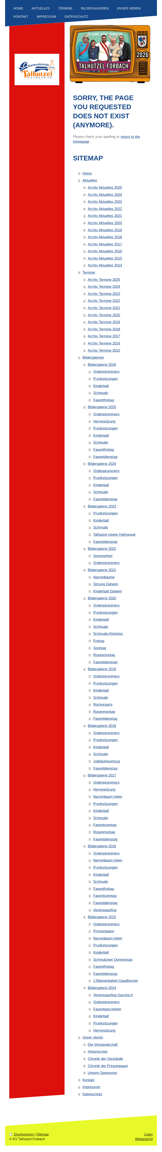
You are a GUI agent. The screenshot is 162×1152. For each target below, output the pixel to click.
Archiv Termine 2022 (104, 301)
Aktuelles (89, 180)
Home (87, 173)
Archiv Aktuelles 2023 (105, 202)
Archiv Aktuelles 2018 (105, 237)
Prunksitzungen (105, 379)
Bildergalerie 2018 (102, 726)
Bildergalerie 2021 (102, 570)
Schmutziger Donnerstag (112, 960)
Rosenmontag (104, 655)
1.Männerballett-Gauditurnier (115, 981)
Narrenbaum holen (107, 797)
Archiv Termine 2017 (104, 336)
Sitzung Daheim (105, 584)
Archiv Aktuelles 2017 (105, 244)
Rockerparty (103, 705)
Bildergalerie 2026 (102, 365)
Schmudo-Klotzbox (108, 634)
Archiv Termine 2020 (104, 315)
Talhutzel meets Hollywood (114, 535)
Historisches (98, 1052)
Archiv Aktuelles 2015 (105, 258)
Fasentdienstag (105, 457)
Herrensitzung (104, 421)
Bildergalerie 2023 (102, 506)
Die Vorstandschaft (103, 1045)
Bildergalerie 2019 (102, 669)
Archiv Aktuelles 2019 (105, 230)
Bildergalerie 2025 (102, 407)
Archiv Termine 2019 (104, 322)
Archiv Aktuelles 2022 (105, 209)
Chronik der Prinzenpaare (108, 1066)
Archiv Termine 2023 (104, 294)
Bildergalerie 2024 (102, 464)
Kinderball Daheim (107, 591)
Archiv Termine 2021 (104, 308)
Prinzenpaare (103, 931)
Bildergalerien (93, 357)
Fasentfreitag (103, 400)
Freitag (98, 641)
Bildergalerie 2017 (102, 775)
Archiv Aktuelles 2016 (105, 251)
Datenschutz (92, 1094)
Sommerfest (102, 556)
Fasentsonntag (104, 825)
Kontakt (88, 1080)
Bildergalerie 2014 (102, 988)
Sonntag (99, 648)
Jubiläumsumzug (106, 761)
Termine (88, 273)
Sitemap (42, 1134)
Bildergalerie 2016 (102, 846)
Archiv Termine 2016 (104, 343)
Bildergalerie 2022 (102, 549)
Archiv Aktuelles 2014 (105, 265)
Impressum (91, 1087)
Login (148, 1134)
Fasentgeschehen (107, 1009)
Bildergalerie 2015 (102, 917)
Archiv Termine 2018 (104, 329)
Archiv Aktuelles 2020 (105, 223)
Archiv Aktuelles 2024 (105, 195)
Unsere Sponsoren (102, 1073)
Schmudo (100, 393)
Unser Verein (92, 1037)
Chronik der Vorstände (105, 1059)
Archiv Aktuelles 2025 (105, 188)
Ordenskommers (106, 372)
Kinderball (101, 386)
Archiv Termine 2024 (104, 287)
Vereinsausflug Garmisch (113, 995)
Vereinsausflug (104, 910)
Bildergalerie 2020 (102, 598)
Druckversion (24, 1134)
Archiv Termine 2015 (104, 351)
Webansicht (144, 1139)
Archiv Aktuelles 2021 (105, 216)
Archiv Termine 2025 (104, 280)
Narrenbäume (104, 577)
